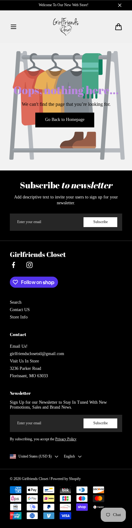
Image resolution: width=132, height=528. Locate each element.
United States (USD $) (35, 456)
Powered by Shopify (66, 479)
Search (15, 302)
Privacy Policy (65, 439)
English (69, 456)
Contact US (20, 309)
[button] (13, 26)
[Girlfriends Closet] (66, 27)
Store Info (19, 317)
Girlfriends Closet (35, 479)
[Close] (119, 5)
